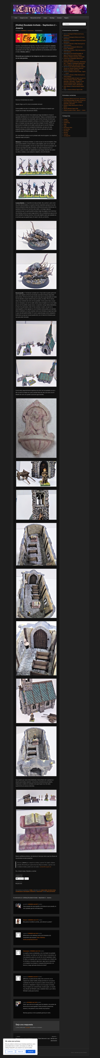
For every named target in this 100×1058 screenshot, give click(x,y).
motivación (32, 891)
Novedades (66, 130)
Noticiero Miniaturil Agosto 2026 (75, 89)
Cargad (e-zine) (24, 18)
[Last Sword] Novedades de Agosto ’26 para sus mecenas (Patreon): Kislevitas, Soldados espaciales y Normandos (74, 55)
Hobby (31, 890)
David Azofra (31, 30)
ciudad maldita (44, 890)
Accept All (30, 1051)
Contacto (59, 18)
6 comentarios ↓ (38, 30)
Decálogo (52, 18)
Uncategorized (67, 135)
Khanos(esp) (26, 951)
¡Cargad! (66, 119)
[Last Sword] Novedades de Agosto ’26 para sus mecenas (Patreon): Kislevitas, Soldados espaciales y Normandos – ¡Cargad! (75, 79)
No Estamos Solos (68, 127)
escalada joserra (19, 891)
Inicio (16, 18)
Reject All (20, 1051)
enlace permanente (50, 891)
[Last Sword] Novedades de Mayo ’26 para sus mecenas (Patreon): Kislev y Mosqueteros (74, 83)
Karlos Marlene (67, 86)
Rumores (66, 132)
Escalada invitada (52, 890)
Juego (65, 126)
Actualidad (66, 121)
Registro (66, 18)
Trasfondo (66, 134)
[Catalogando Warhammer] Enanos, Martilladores (75, 98)
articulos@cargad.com (45, 866)
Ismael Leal (66, 58)
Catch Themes (83, 1052)
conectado (27, 1027)
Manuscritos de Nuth (35, 18)
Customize (10, 1051)
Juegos (45, 18)
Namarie (25, 920)
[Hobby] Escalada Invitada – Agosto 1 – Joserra (74, 110)
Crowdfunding (67, 122)
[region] (20, 1047)
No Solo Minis (67, 129)
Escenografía (27, 891)
